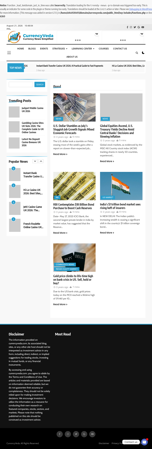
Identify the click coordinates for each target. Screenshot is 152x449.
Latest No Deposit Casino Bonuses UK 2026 (31, 142)
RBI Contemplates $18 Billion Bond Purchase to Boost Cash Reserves (73, 206)
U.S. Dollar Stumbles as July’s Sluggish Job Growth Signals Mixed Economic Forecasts (73, 129)
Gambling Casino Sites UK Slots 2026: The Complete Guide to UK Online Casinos (33, 127)
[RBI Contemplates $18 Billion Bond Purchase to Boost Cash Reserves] (74, 186)
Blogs (32, 48)
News (58, 118)
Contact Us (120, 48)
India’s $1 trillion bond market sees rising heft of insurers (120, 206)
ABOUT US (71, 56)
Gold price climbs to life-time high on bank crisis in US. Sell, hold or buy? (73, 279)
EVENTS (44, 48)
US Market (108, 197)
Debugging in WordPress (140, 9)
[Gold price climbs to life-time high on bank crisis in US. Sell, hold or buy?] (74, 257)
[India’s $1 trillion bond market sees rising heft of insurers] (121, 186)
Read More (59, 154)
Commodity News (65, 264)
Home (20, 48)
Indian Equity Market (67, 269)
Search (39, 84)
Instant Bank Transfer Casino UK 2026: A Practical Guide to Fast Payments (60, 65)
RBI (57, 197)
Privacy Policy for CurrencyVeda (128, 443)
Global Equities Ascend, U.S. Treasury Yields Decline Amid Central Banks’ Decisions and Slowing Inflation (117, 131)
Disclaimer (104, 443)
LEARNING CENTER (82, 48)
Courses (104, 48)
